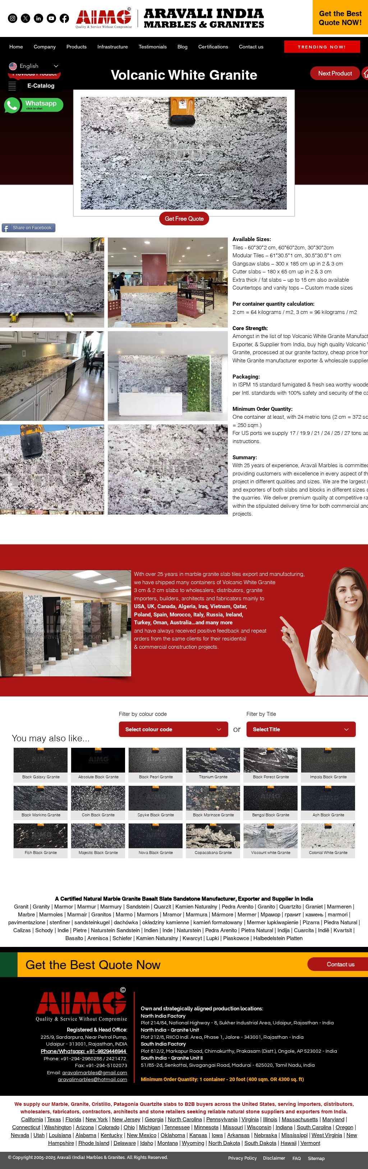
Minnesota (206, 1127)
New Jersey (126, 1119)
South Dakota (260, 1143)
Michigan (149, 1127)
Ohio (129, 1127)
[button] (33, 86)
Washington (58, 1127)
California (32, 1119)
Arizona (85, 1127)
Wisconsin (259, 1127)
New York (97, 1119)
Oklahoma (173, 1135)
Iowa (217, 1135)
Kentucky (112, 1135)
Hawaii (288, 1143)
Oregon (344, 1127)
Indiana (284, 1127)
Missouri (233, 1127)
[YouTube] (51, 18)
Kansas (198, 1135)
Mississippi (294, 1135)
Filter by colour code (143, 714)
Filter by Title (261, 714)
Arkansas (238, 1135)
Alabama (85, 1135)
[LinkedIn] (38, 18)
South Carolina (314, 1127)
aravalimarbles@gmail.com (94, 1072)
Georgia (154, 1119)
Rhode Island (93, 1143)
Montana (167, 1143)
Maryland (333, 1119)
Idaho (146, 1143)
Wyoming (193, 1143)
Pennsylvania (222, 1119)
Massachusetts (300, 1119)
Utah (39, 1135)
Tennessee (177, 1127)
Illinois (270, 1119)
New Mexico (141, 1135)
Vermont (310, 1143)
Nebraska (265, 1135)
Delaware (125, 1143)
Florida (73, 1119)
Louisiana (60, 1135)
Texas (54, 1119)
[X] (25, 18)
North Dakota (224, 1143)
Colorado (108, 1127)
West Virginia (327, 1135)
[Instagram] (12, 18)
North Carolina (185, 1119)
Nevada (20, 1135)
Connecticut (26, 1127)
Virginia (250, 1119)
